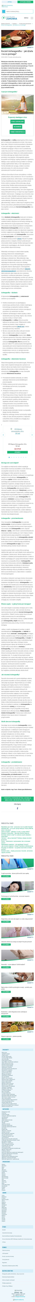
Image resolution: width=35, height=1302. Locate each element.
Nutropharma (5, 1176)
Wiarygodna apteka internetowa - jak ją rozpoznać (13, 1274)
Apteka (10, 2)
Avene (3, 1217)
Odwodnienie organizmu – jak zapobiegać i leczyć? (14, 844)
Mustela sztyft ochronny (8, 1083)
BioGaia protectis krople (7, 1064)
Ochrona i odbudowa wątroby (9, 1116)
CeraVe (3, 1219)
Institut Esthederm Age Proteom (9, 1099)
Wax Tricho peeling (6, 1098)
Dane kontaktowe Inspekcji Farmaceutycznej (11, 1236)
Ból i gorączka (5, 1121)
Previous (3, 435)
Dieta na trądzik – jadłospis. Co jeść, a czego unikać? (15, 831)
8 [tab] (25, 457)
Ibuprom (4, 1202)
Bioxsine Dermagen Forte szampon (10, 1105)
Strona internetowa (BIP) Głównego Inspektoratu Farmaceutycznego (17, 1239)
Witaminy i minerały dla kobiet (9, 1157)
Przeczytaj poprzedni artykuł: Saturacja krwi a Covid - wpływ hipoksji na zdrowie (17, 799)
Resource (4, 1210)
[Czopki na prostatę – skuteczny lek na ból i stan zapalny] (17, 865)
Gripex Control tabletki (7, 1080)
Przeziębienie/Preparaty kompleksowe (11, 1148)
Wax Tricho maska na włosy (8, 1097)
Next (32, 435)
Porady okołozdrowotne (25, 23)
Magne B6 (4, 1207)
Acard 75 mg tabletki (7, 1071)
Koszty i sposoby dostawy (8, 1256)
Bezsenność (17, 127)
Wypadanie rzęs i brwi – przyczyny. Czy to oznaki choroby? (17, 827)
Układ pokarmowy (6, 1147)
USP (3, 1168)
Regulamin (4, 1262)
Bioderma (4, 1197)
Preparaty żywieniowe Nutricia (9, 1126)
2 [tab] (11, 457)
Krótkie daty (4, 1129)
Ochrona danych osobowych (8, 1280)
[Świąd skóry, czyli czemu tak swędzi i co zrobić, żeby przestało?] (17, 910)
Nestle (3, 1172)
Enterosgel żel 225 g (6, 1060)
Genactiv (4, 1180)
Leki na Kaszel (5, 1137)
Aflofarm (4, 1170)
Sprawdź (17, 452)
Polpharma (4, 1171)
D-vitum (3, 1198)
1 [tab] (9, 457)
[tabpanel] (17, 440)
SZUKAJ (3, 11)
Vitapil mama (5, 1055)
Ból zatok (4, 1128)
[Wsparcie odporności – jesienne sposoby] (17, 1028)
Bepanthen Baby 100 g (7, 1089)
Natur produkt (5, 1178)
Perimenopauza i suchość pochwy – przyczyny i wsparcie (15, 896)
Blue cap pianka (5, 1091)
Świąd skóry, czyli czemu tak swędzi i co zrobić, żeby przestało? (17, 919)
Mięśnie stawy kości (6, 1149)
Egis (3, 1179)
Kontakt (4, 1229)
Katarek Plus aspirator (7, 1070)
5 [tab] (18, 457)
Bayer (3, 1183)
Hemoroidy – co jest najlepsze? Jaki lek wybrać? (13, 964)
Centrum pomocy (6, 1250)
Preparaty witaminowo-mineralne (10, 1153)
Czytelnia (14, 23)
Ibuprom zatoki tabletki (7, 1066)
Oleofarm (4, 1165)
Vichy (3, 1195)
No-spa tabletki (5, 1076)
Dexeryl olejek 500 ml (7, 1102)
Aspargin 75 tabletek (7, 1087)
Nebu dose (4, 1052)
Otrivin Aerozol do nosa (7, 1063)
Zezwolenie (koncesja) (7, 1233)
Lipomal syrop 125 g (6, 1072)
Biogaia (3, 1190)
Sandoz (4, 1175)
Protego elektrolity (6, 1093)
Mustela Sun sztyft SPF (7, 1085)
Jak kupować (5, 1253)
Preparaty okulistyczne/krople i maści (11, 1140)
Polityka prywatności (6, 1283)
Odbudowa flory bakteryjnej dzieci (10, 1156)
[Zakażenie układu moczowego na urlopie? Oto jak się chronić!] (17, 933)
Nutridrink (4, 1211)
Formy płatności (5, 1259)
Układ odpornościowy (7, 1120)
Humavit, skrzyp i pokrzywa (8, 1094)
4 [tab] (16, 457)
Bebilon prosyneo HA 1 (7, 1106)
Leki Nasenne (5, 1117)
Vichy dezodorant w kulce (8, 1101)
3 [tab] (13, 457)
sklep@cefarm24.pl (20, 1296)
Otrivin (3, 1201)
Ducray (3, 1218)
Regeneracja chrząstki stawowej (10, 1138)
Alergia (3, 1122)
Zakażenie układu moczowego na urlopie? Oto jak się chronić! (16, 941)
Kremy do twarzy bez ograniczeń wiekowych (12, 1152)
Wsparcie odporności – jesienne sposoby (11, 1036)
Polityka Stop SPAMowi (7, 1286)
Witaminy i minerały (6, 1130)
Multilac (4, 1203)
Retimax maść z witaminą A (8, 1079)
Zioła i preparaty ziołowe (8, 1144)
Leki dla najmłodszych (7, 1134)
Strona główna (4, 23)
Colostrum (4, 1214)
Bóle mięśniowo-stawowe (8, 1133)
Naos (3, 1167)
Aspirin (3, 1221)
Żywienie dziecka (6, 1124)
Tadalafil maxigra (6, 1053)
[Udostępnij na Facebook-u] (17, 808)
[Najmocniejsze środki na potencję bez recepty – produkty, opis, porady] (17, 979)
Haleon (3, 1164)
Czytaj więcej (6, 876)
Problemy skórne (6, 1151)
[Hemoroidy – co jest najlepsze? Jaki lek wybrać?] (17, 956)
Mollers (3, 1215)
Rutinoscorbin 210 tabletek (8, 1086)
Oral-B (3, 1188)
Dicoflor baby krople (6, 1056)
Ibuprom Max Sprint (6, 1082)
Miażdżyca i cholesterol (7, 1143)
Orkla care (4, 1182)
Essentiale (4, 1209)
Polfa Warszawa (6, 1184)
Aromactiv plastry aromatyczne (9, 1068)
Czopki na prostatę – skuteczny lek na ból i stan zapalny (15, 873)
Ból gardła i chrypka (6, 1141)
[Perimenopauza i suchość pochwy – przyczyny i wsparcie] (17, 887)
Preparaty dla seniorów (7, 1145)
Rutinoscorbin (5, 1199)
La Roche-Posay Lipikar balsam (9, 1103)
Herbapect (4, 1205)
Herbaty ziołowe (6, 1132)
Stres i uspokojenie (17, 121)
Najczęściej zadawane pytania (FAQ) (10, 1265)
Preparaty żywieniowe (7, 1125)
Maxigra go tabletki (6, 1074)
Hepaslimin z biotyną (7, 1067)
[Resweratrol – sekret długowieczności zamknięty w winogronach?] (17, 1003)
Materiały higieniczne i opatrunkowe (10, 1159)
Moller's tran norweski (7, 1078)
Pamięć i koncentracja (18, 132)
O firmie (4, 1242)
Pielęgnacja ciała (6, 1112)
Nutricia (3, 1174)
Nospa (3, 1206)
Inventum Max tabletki (7, 1058)
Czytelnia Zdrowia (25, 2)
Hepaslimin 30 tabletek (7, 1075)
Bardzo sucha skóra (6, 1155)
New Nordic (4, 1186)
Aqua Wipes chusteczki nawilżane (10, 1062)
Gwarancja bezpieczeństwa (8, 1277)
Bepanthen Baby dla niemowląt (9, 1095)
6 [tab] (21, 457)
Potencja (4, 1113)
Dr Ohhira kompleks (6, 1090)
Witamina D (4, 1118)
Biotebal (4, 1213)
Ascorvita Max (5, 1059)
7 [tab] (23, 457)
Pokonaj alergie (5, 1114)
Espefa (3, 1187)
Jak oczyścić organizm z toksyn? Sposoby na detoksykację (17, 846)
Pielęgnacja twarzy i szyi (8, 1136)
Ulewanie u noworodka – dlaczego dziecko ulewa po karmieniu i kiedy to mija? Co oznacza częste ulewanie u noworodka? (16, 834)
